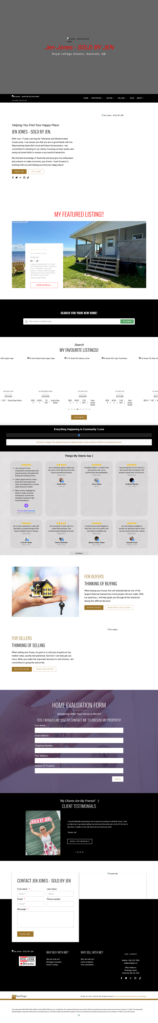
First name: (22, 889)
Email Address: (42, 735)
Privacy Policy (118, 996)
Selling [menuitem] (121, 98)
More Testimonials (79, 841)
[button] (19, 171)
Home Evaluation (45, 669)
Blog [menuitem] (132, 98)
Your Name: (40, 725)
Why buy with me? (53, 959)
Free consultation (87, 965)
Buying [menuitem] (109, 98)
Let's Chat (36, 172)
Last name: (52, 889)
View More (79, 417)
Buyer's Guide (94, 608)
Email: (20, 899)
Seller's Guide (21, 669)
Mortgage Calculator (119, 608)
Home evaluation (87, 962)
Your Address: (41, 755)
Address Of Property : (45, 766)
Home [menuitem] (86, 98)
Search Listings (52, 965)
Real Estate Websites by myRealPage (134, 996)
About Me (19, 172)
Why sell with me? (87, 959)
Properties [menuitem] (96, 98)
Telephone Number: (44, 745)
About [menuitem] (139, 98)
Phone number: (54, 899)
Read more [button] (61, 475)
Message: (22, 909)
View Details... (44, 285)
